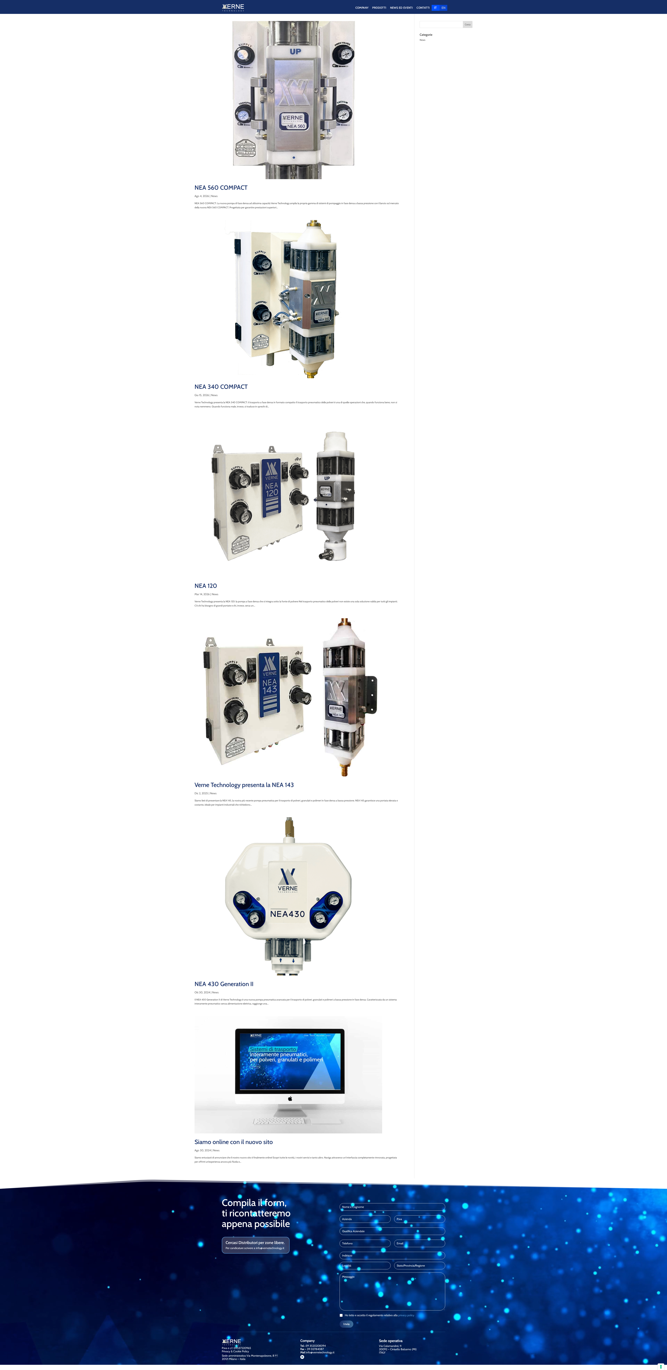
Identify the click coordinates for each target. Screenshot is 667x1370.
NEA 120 (206, 585)
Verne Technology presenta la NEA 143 (244, 785)
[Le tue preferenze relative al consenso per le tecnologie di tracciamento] (661, 1366)
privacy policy (406, 1315)
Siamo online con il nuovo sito (234, 1142)
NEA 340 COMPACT (221, 386)
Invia (346, 1324)
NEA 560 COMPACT (221, 187)
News (214, 196)
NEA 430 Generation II (224, 984)
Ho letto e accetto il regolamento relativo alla (379, 1315)
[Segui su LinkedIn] (302, 1357)
